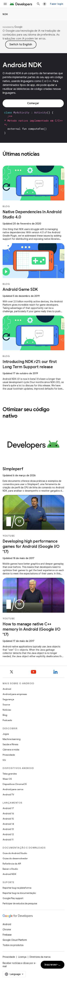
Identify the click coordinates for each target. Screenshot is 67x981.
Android (7, 688)
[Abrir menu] (5, 4)
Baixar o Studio (10, 868)
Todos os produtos (13, 945)
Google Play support (13, 898)
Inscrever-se (53, 964)
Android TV (8, 794)
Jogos (6, 733)
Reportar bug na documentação (19, 893)
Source (6, 704)
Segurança (8, 699)
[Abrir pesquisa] (38, 4)
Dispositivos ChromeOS (15, 784)
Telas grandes (10, 773)
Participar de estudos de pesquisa (20, 903)
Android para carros (13, 789)
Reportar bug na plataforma (17, 887)
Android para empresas (15, 694)
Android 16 (8, 813)
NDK (5, 14)
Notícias (7, 709)
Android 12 (8, 834)
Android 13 (8, 829)
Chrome (7, 929)
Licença (22, 957)
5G (4, 760)
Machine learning (11, 739)
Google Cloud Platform (15, 939)
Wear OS (7, 778)
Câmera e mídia (11, 749)
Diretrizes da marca (40, 957)
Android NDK (9, 874)
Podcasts (7, 720)
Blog (5, 715)
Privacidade (9, 754)
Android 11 (8, 839)
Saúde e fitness (10, 744)
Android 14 (8, 823)
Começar (33, 103)
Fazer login (56, 3)
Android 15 (8, 818)
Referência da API (12, 863)
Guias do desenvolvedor (15, 858)
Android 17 (8, 808)
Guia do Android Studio (15, 853)
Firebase (7, 934)
